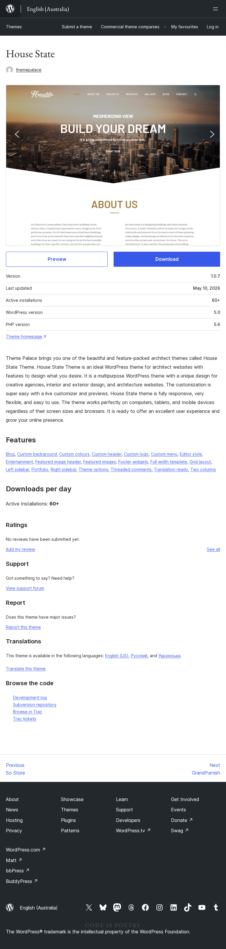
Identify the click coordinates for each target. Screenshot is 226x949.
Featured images (99, 461)
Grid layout (200, 461)
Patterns (70, 830)
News (12, 810)
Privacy (14, 830)
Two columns (203, 469)
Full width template (168, 461)
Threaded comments (131, 469)
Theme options (93, 469)
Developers (128, 820)
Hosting (14, 820)
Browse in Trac (27, 711)
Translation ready (171, 469)
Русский (139, 655)
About (12, 799)
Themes (14, 26)
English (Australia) (39, 908)
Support (124, 810)
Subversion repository (34, 704)
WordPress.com (26, 850)
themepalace (28, 69)
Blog (10, 454)
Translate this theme (26, 668)
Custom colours (74, 454)
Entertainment (19, 461)
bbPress (18, 871)
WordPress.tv (133, 830)
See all (213, 549)
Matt (14, 860)
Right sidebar (63, 469)
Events (178, 810)
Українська (169, 655)
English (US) (117, 655)
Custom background (37, 454)
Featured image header (58, 461)
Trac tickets (24, 718)
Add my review (20, 549)
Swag (180, 830)
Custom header (107, 454)
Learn (122, 799)
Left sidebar (17, 469)
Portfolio (39, 469)
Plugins (68, 820)
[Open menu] (216, 9)
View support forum (25, 588)
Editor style (191, 454)
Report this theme (23, 627)
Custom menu (164, 454)
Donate (182, 820)
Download (167, 259)
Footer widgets (133, 461)
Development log (30, 697)
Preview (57, 259)
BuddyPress (22, 881)
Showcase (72, 799)
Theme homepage (24, 336)
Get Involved (185, 799)
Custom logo (136, 454)
